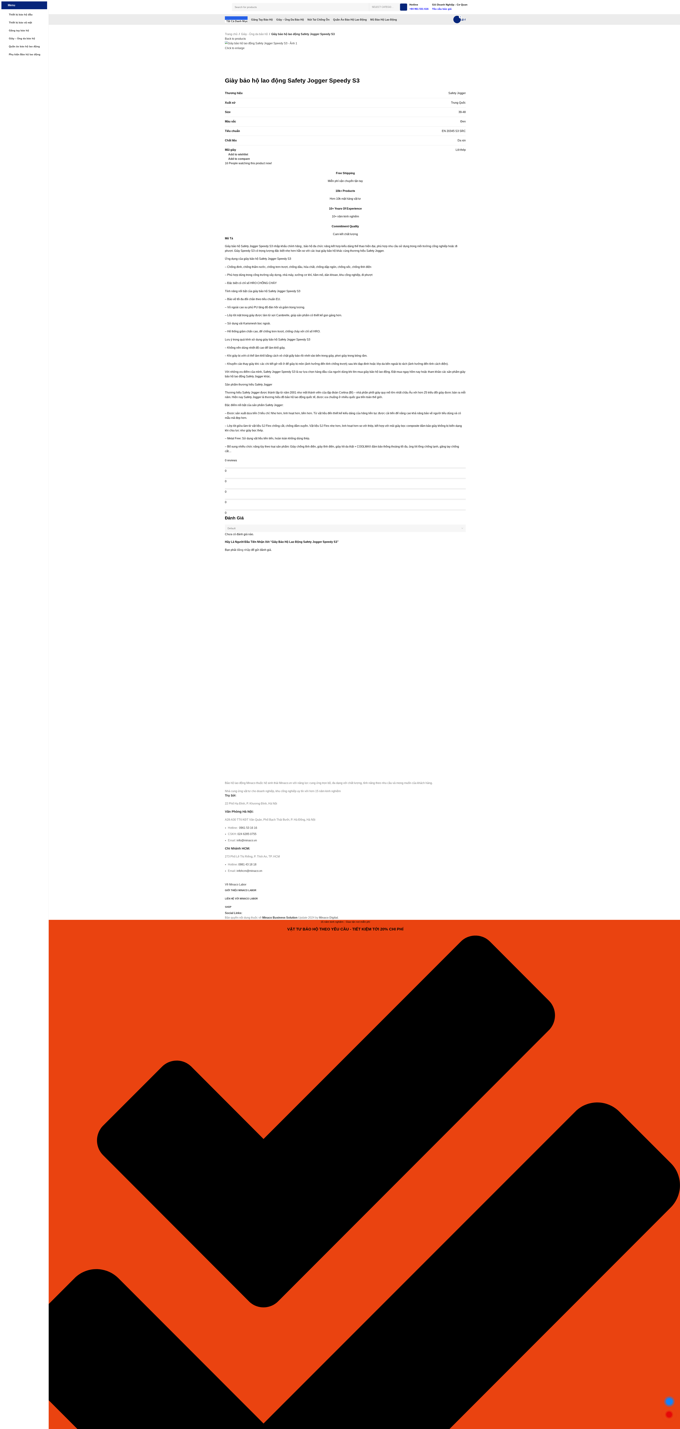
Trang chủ (231, 34)
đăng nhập (243, 549)
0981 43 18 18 (247, 864)
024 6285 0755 (246, 834)
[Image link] (245, 775)
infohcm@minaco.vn (249, 870)
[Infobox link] (345, 12)
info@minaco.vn (247, 840)
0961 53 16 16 (247, 827)
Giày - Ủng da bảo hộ (254, 34)
